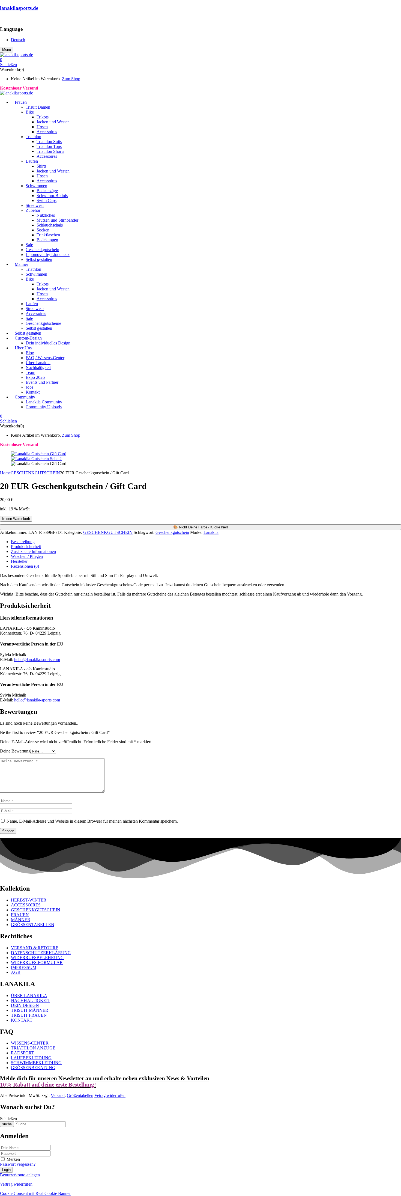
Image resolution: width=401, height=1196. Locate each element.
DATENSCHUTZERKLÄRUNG (41, 952)
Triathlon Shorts (50, 151)
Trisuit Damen (38, 107)
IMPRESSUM (23, 967)
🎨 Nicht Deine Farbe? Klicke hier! (200, 527)
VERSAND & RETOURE (34, 947)
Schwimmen (36, 185)
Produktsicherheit (26, 546)
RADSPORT (22, 1053)
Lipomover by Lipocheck (48, 254)
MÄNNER (20, 919)
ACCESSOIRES (26, 905)
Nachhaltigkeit (38, 367)
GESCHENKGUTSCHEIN (35, 473)
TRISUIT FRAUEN (29, 1015)
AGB (15, 972)
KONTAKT (21, 1020)
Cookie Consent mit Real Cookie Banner (35, 1193)
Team (30, 372)
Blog (30, 352)
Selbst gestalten (39, 259)
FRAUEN (20, 914)
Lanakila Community (44, 402)
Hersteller (19, 561)
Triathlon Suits (49, 141)
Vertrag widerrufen (16, 1184)
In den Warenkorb (16, 519)
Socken (43, 230)
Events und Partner (42, 382)
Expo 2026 (35, 377)
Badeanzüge (47, 190)
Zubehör (33, 210)
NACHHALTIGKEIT (30, 1000)
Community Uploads (44, 406)
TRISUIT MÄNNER (29, 1010)
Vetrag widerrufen (109, 1095)
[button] (200, 59)
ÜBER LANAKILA (29, 995)
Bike (30, 112)
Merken (13, 1159)
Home (5, 473)
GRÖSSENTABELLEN (32, 924)
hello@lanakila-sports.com (37, 659)
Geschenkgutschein (42, 249)
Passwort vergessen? (17, 1164)
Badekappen (47, 239)
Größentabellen (80, 1095)
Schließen (8, 64)
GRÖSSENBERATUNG (33, 1067)
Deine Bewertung (15, 751)
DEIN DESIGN (25, 1005)
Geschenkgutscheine (43, 323)
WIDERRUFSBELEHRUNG (37, 957)
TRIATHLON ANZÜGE (33, 1048)
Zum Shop (71, 78)
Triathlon (33, 136)
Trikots (43, 117)
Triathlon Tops (49, 146)
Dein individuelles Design (48, 343)
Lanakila (211, 532)
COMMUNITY (14, 18)
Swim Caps (46, 200)
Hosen (42, 126)
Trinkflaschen (48, 235)
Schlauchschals (50, 225)
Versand (58, 1095)
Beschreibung (23, 541)
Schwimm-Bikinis (52, 195)
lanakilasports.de (19, 8)
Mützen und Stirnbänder (57, 220)
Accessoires (47, 131)
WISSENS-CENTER (30, 1043)
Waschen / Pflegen (27, 556)
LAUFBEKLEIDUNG (31, 1057)
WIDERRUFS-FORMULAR (37, 962)
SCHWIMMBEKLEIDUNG (36, 1062)
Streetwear (35, 205)
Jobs (29, 387)
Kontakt (33, 392)
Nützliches (46, 215)
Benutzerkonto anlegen (20, 1175)
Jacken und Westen (53, 122)
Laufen (32, 161)
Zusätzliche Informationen (33, 551)
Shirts (41, 166)
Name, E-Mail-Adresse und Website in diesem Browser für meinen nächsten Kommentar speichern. (92, 821)
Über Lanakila (38, 362)
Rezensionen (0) (25, 566)
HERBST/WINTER (28, 900)
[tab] (206, 541)
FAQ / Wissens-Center (45, 357)
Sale (29, 244)
